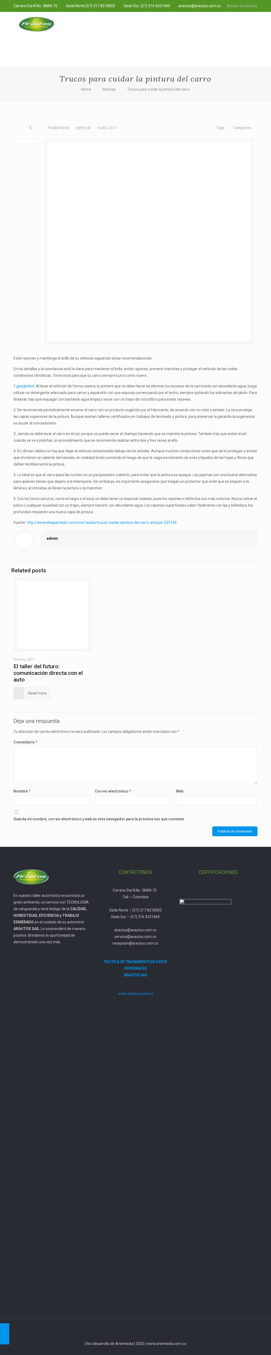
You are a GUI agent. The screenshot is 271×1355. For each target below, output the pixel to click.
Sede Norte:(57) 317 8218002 (90, 6)
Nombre (21, 791)
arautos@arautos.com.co (199, 6)
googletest (25, 386)
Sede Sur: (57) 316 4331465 (147, 6)
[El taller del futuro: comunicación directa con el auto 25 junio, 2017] (4, 1333)
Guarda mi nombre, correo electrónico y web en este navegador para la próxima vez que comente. (99, 819)
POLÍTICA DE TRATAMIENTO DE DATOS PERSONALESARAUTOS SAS (135, 968)
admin (81, 128)
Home (86, 89)
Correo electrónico (113, 791)
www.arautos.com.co (135, 993)
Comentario (25, 742)
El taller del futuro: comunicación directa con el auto (48, 673)
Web (179, 791)
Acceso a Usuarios (242, 6)
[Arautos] (36, 24)
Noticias (109, 89)
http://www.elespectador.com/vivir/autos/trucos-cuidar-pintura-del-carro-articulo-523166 (102, 522)
